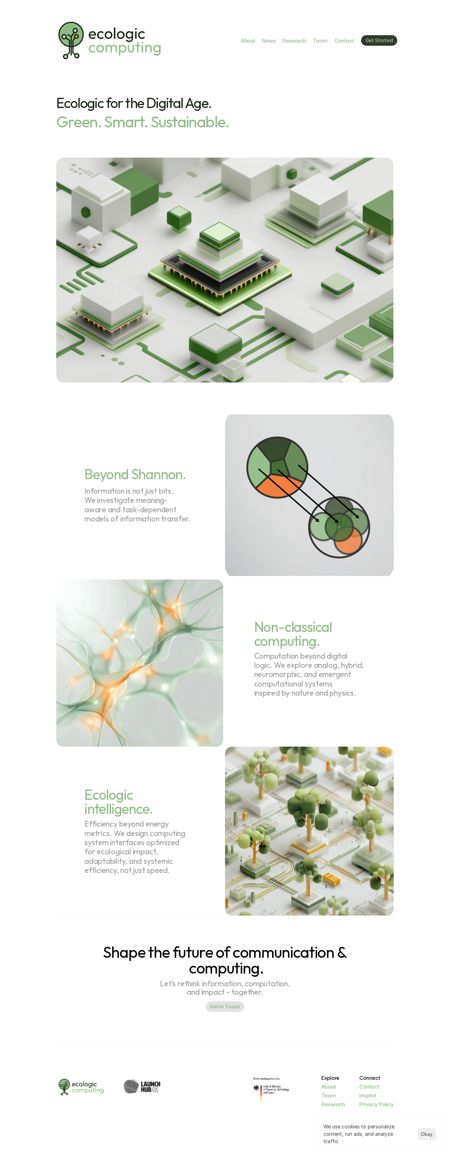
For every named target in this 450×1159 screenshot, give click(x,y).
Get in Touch (225, 1006)
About (248, 40)
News (269, 40)
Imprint (368, 1095)
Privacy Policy (376, 1104)
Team (320, 40)
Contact (344, 40)
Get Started (379, 40)
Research (294, 40)
